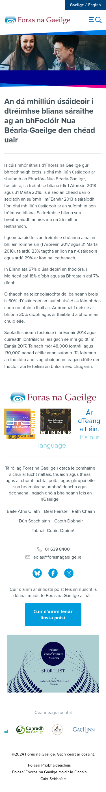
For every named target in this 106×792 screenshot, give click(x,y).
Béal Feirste (56, 511)
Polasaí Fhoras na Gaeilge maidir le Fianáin (49, 772)
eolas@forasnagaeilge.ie (57, 557)
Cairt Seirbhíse (53, 778)
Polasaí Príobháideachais (49, 765)
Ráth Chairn (83, 511)
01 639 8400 (57, 549)
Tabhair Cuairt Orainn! (53, 530)
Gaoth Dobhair (68, 521)
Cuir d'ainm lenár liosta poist (53, 614)
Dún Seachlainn (34, 521)
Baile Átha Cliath (23, 511)
